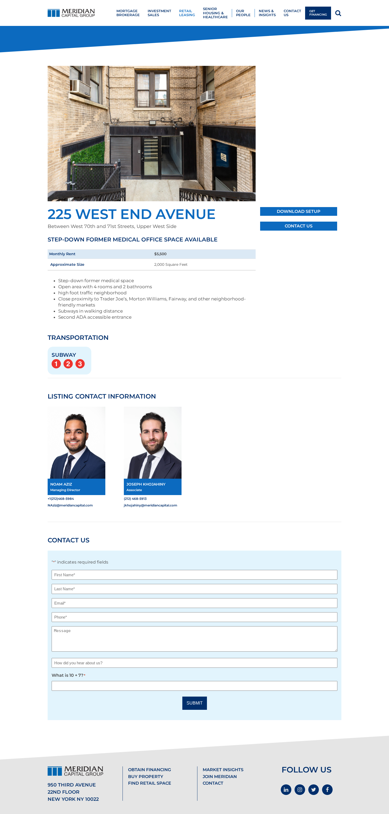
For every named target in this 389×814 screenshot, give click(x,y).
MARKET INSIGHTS (223, 769)
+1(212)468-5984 (61, 499)
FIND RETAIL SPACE (149, 783)
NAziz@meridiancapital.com (70, 505)
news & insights (267, 13)
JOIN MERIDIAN (220, 776)
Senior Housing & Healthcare (215, 13)
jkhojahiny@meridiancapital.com (150, 505)
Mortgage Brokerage (128, 13)
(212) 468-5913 (135, 499)
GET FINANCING (318, 12)
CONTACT (213, 783)
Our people (243, 13)
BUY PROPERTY (145, 776)
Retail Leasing (187, 13)
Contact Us (299, 225)
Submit (195, 703)
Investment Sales (159, 13)
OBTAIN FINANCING (149, 769)
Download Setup (298, 211)
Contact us (292, 13)
